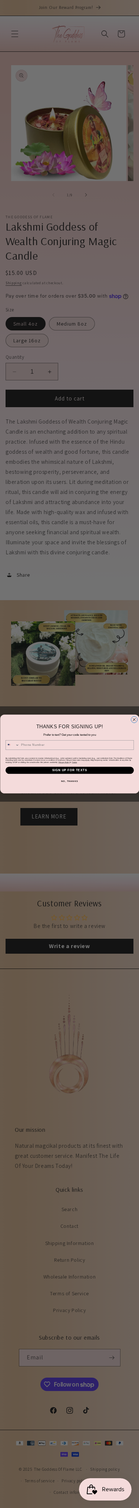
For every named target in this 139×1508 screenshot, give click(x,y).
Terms (74, 762)
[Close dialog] (134, 719)
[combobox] (12, 745)
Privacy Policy (63, 762)
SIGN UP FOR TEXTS (69, 770)
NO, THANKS (69, 781)
